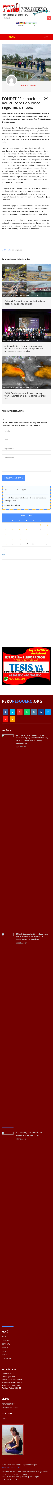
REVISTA (5, 1347)
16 (47, 534)
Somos (16, 1474)
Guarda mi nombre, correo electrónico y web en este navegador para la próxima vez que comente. (24, 424)
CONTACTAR (6, 1358)
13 (26, 534)
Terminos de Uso (8, 1471)
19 (20, 539)
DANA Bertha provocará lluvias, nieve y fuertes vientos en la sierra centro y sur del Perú (25, 396)
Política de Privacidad (26, 1471)
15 (40, 534)
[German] (21, 22)
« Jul (3, 554)
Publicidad (6, 1474)
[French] (19, 22)
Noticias (9, 295)
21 (33, 539)
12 (20, 534)
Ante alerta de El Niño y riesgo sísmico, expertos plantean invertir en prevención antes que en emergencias (24, 349)
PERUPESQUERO (8, 1404)
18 (12, 539)
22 (40, 539)
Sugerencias (43, 1471)
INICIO (4, 1336)
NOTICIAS (5, 1351)
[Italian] (24, 22)
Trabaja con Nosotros (10, 1477)
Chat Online (6, 1479)
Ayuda (24, 1477)
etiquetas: (6, 250)
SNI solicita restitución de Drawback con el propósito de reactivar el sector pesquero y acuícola (32, 936)
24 (6, 544)
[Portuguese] (27, 22)
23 (47, 539)
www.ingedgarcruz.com (11, 1467)
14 (33, 534)
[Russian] (31, 22)
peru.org (22, 701)
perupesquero (28, 85)
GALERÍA (5, 1355)
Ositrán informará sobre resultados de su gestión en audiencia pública (25, 302)
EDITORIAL (6, 1344)
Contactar (25, 1474)
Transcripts (34, 1477)
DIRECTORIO (6, 1340)
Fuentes (17, 1479)
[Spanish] (35, 22)
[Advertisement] (24, 601)
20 (26, 539)
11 (12, 534)
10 (6, 534)
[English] (17, 22)
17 (6, 539)
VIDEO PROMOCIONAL (10, 1407)
